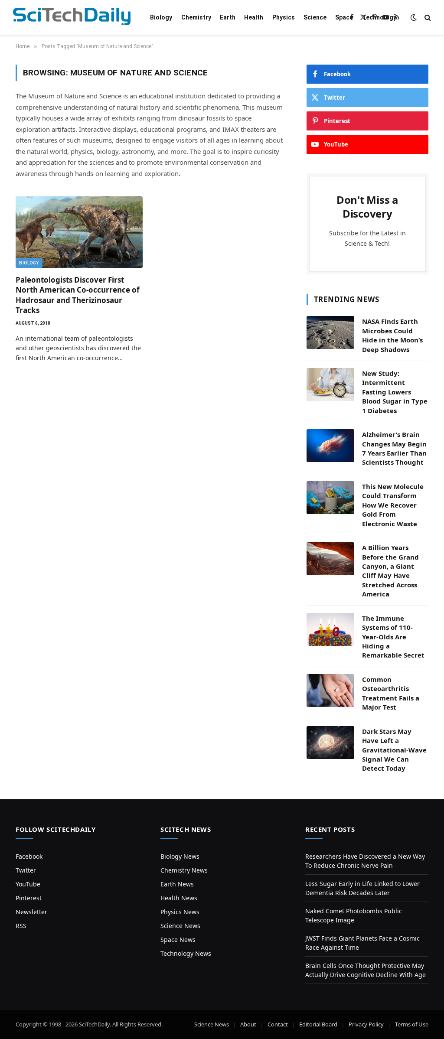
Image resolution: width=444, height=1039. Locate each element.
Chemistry (196, 17)
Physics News (179, 912)
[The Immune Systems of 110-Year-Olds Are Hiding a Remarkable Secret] (330, 629)
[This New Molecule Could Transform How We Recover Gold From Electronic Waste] (330, 497)
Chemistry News (184, 870)
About (248, 1024)
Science (315, 17)
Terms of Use (411, 1024)
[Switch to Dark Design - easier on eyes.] (413, 17)
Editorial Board (318, 1024)
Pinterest (29, 898)
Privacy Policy (366, 1024)
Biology (161, 17)
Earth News (177, 884)
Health (253, 17)
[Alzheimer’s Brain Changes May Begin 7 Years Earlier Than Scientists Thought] (330, 445)
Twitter (26, 870)
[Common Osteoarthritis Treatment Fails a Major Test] (330, 690)
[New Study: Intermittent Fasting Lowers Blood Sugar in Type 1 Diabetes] (330, 384)
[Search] (427, 17)
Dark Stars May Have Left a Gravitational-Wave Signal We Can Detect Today (394, 750)
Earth (227, 17)
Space (344, 17)
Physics (283, 17)
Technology (379, 17)
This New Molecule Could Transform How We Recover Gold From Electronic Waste (393, 505)
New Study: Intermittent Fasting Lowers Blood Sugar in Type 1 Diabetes (395, 392)
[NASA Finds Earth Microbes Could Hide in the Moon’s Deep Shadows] (330, 332)
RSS (21, 926)
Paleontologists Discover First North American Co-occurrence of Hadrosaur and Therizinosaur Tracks (78, 295)
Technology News (185, 953)
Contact (278, 1024)
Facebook (29, 856)
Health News (178, 898)
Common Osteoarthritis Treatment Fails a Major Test (390, 693)
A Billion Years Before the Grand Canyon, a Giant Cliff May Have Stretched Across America (390, 570)
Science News (180, 926)
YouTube (28, 884)
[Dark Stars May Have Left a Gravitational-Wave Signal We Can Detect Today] (330, 742)
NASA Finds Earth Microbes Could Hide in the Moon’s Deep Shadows (392, 335)
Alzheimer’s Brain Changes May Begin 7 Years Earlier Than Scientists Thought (394, 448)
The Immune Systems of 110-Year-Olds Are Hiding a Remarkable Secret (393, 637)
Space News (178, 939)
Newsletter (31, 912)
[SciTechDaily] (72, 17)
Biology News (179, 856)
